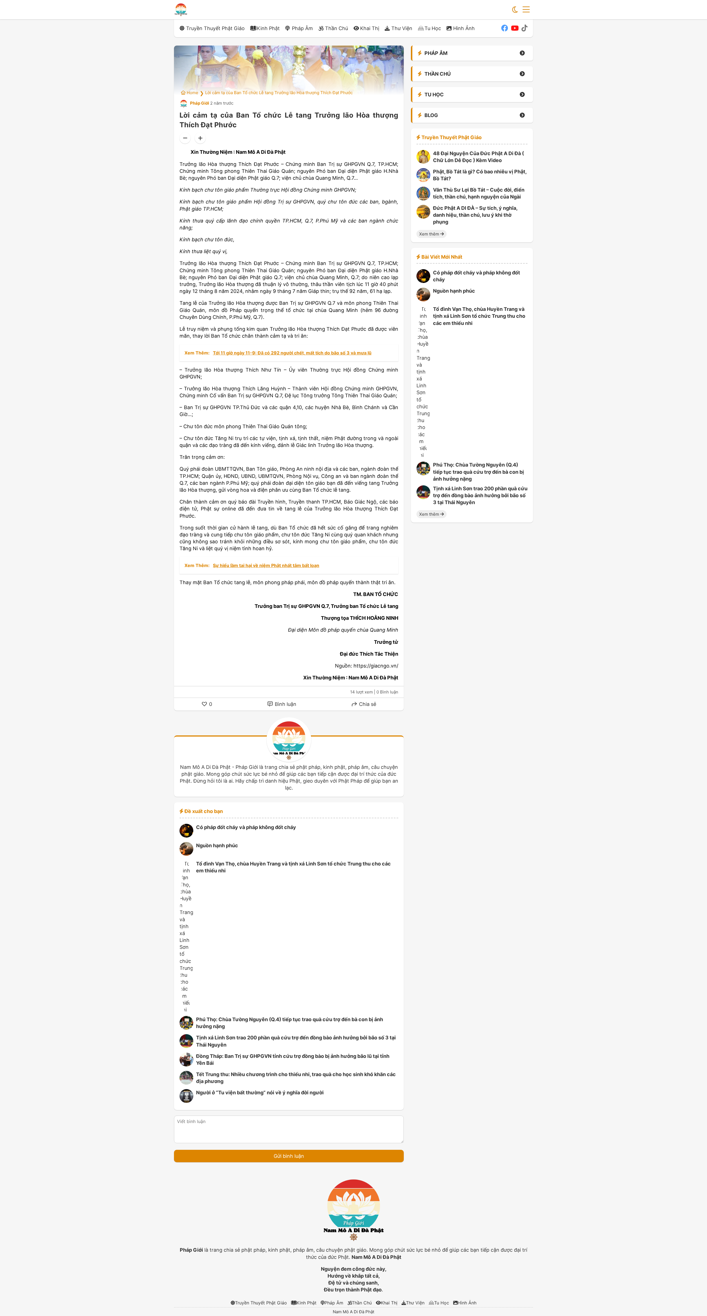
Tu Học (432, 28)
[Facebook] (504, 28)
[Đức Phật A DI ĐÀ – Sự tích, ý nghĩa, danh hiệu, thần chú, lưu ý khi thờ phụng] (423, 217)
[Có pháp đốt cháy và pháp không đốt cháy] (186, 836)
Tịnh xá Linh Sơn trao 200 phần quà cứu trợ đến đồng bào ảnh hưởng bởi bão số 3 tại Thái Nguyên (480, 495)
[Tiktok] (524, 28)
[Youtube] (515, 28)
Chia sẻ (367, 704)
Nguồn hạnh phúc (217, 845)
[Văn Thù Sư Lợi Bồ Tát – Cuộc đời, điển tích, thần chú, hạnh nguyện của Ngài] (423, 199)
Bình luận (284, 704)
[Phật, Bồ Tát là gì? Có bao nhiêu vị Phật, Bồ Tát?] (423, 180)
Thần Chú (336, 28)
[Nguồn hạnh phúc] (186, 854)
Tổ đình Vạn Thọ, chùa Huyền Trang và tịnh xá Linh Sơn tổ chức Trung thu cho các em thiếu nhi (479, 316)
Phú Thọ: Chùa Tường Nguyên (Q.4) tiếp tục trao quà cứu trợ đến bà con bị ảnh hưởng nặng (478, 472)
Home (192, 92)
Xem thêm (429, 234)
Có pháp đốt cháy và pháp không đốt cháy (246, 827)
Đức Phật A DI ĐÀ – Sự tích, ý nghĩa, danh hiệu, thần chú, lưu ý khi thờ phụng (475, 215)
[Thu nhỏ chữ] (185, 138)
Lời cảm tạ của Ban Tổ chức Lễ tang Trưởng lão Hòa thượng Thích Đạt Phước (279, 92)
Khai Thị (369, 28)
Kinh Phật (268, 28)
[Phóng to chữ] (200, 138)
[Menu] (526, 9)
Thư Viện (401, 28)
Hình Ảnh (464, 28)
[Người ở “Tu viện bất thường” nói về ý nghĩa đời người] (186, 1101)
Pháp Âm (302, 28)
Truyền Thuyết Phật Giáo (215, 28)
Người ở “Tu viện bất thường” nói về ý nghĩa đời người (260, 1092)
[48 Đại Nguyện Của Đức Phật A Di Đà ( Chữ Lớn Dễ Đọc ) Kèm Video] (423, 162)
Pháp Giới (199, 103)
